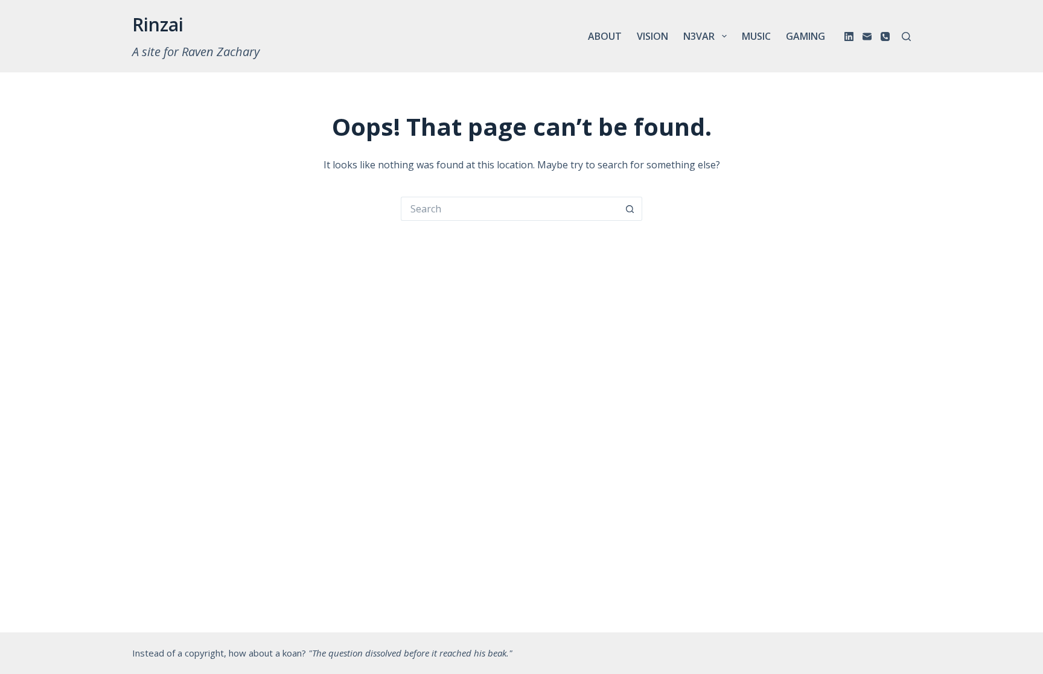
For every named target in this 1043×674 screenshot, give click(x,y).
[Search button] (630, 209)
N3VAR (699, 36)
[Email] (867, 36)
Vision (652, 36)
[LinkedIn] (848, 36)
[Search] (906, 36)
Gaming (805, 36)
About (605, 36)
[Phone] (885, 36)
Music (756, 36)
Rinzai (157, 24)
